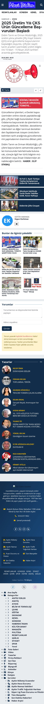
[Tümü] (41, 362)
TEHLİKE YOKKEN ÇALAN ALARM (27, 393)
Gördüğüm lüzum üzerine (24, 436)
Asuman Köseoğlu (21, 390)
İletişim (11, 675)
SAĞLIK (38, 574)
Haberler (5, 19)
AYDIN (5, 574)
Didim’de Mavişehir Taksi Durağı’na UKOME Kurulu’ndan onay (32, 251)
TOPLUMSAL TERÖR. (22, 382)
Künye (11, 672)
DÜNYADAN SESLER (21, 371)
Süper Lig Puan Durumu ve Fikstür (28, 692)
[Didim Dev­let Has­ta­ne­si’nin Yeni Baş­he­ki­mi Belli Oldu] (32, 262)
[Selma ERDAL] (6, 402)
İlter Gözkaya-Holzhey (23, 444)
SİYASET (36, 571)
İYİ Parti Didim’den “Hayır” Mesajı (30, 291)
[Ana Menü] (2, 5)
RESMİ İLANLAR (9, 13)
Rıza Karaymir (19, 454)
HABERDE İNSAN (20, 623)
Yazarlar (12, 655)
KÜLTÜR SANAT (19, 626)
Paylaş (6, 90)
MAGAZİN (16, 629)
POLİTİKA (16, 632)
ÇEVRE (12, 574)
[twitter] (24, 587)
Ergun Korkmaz (22, 219)
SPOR (18, 574)
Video (11, 652)
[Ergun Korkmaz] (7, 220)
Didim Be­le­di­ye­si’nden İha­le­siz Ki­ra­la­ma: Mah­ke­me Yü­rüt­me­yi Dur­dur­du (11, 292)
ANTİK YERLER (18, 598)
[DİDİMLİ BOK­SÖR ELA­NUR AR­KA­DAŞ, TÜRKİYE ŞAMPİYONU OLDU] (11, 242)
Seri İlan (12, 661)
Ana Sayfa (12, 592)
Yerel (14, 646)
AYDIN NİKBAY (19, 410)
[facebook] (13, 587)
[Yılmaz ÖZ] (6, 423)
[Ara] (41, 5)
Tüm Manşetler (31, 553)
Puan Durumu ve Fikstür (11, 554)
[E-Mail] (16, 224)
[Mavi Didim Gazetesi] (21, 5)
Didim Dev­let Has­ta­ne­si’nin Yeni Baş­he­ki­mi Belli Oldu (32, 271)
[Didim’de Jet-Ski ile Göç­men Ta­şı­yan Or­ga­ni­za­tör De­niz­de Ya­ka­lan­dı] (11, 262)
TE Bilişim (28, 580)
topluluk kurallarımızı (24, 336)
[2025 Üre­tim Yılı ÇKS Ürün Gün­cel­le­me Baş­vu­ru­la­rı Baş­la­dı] (22, 74)
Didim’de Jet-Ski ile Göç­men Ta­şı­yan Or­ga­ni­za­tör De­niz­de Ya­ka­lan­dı (11, 271)
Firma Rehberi (15, 658)
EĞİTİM (24, 574)
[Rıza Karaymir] (6, 456)
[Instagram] (24, 529)
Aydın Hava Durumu (29, 541)
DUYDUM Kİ (18, 447)
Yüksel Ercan (19, 433)
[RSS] (28, 529)
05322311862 (23, 516)
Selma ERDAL (18, 400)
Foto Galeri (13, 649)
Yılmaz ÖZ (17, 421)
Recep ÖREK (18, 368)
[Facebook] (16, 529)
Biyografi (12, 666)
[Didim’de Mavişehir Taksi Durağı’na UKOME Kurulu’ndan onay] (32, 242)
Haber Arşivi (30, 560)
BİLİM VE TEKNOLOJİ (21, 606)
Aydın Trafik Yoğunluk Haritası (30, 548)
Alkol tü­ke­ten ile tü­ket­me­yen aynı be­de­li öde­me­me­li (25, 468)
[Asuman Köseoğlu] (6, 391)
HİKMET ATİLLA (19, 465)
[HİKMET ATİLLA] (6, 467)
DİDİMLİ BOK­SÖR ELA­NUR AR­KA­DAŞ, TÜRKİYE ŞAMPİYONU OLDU (11, 251)
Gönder (6, 328)
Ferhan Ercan (19, 379)
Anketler (12, 669)
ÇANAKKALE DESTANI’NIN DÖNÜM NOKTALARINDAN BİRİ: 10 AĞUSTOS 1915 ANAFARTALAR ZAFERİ (27, 458)
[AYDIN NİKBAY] (6, 413)
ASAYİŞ (31, 574)
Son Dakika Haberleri (9, 561)
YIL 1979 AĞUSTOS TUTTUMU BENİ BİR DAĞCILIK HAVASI (26, 414)
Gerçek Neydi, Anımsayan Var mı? (26, 403)
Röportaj (12, 663)
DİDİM (14, 19)
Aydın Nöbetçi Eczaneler (10, 541)
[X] (20, 529)
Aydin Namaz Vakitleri (10, 548)
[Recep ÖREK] (6, 369)
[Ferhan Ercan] (6, 380)
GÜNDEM (23, 13)
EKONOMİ (17, 615)
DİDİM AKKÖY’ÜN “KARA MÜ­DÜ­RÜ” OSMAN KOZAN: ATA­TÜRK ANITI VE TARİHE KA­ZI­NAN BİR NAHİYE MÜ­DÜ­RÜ (27, 425)
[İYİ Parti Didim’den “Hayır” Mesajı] (32, 282)
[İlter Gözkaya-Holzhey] (6, 445)
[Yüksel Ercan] (6, 434)
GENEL (33, 13)
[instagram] (35, 587)
